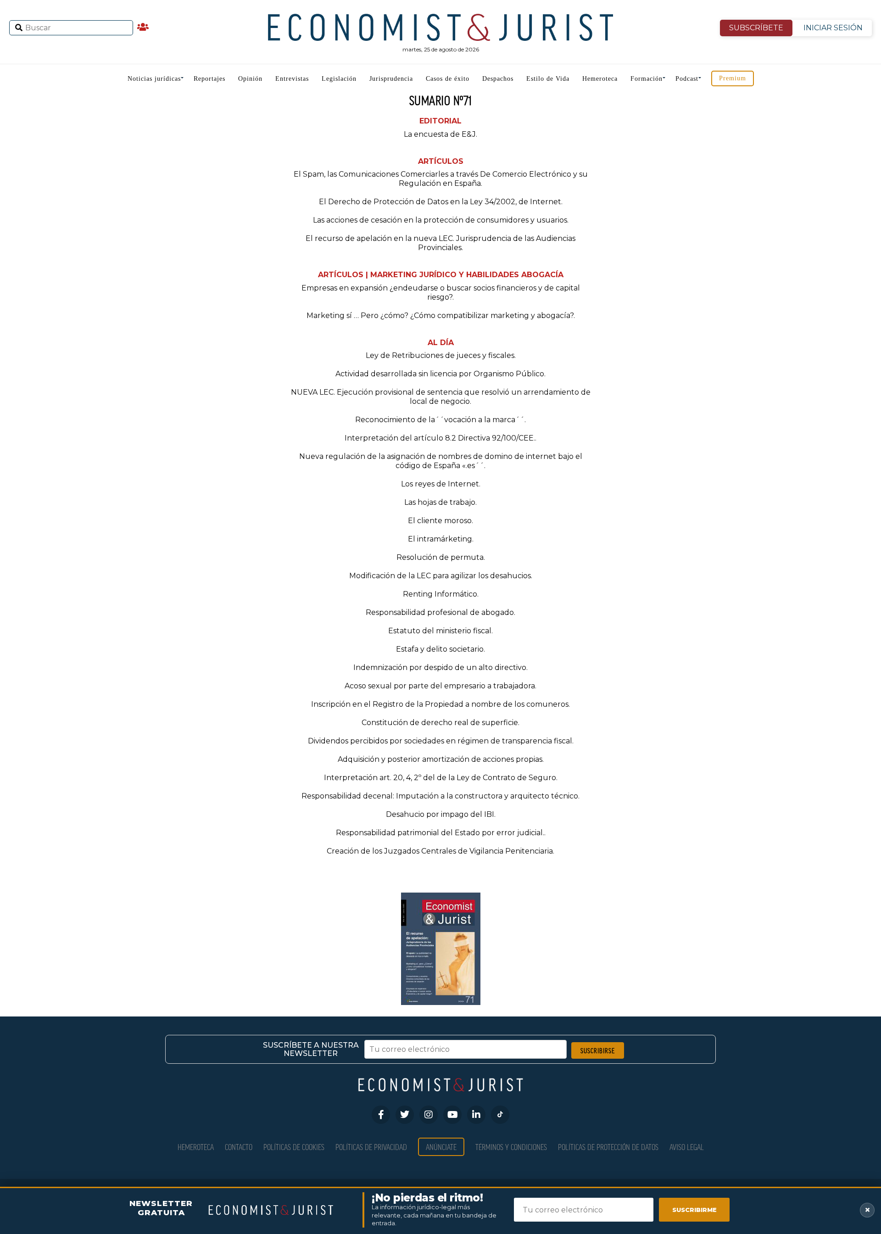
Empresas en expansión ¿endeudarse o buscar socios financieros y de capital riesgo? (440, 293)
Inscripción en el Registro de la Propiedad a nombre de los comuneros (440, 704)
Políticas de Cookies (293, 1146)
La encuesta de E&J (440, 134)
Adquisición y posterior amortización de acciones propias (440, 759)
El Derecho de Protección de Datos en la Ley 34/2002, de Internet (440, 201)
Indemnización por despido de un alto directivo (439, 667)
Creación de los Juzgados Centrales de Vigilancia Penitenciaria (440, 851)
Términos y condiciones (511, 1146)
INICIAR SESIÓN (833, 27)
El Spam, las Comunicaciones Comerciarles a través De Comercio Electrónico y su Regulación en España (441, 179)
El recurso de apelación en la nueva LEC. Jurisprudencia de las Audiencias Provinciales (440, 243)
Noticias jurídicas (154, 78)
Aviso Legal (686, 1146)
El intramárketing (440, 539)
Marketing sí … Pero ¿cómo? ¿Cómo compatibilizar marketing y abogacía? (440, 315)
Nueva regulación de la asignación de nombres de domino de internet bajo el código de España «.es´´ (440, 461)
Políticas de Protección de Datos (608, 1146)
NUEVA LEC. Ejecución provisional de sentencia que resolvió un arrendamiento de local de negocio (441, 397)
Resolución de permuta (440, 557)
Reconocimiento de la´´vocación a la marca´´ (439, 419)
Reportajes (209, 78)
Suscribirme (694, 1209)
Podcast (686, 78)
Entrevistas (292, 78)
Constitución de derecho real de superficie (440, 722)
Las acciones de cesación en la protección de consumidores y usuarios (440, 220)
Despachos (497, 78)
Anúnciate (441, 1146)
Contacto (238, 1146)
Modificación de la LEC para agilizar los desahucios (440, 575)
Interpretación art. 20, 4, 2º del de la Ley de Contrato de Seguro (440, 777)
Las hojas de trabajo (439, 502)
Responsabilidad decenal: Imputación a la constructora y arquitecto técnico (439, 796)
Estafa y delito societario (440, 649)
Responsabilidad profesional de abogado (440, 612)
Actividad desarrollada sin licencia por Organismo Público (439, 373)
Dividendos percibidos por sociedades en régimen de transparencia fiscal (440, 741)
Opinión (250, 78)
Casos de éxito (447, 78)
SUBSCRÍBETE (756, 27)
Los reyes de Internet (440, 484)
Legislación (339, 78)
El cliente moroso (440, 520)
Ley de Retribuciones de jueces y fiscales (440, 355)
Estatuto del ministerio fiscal (439, 630)
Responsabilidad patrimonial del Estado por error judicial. (440, 832)
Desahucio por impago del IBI (440, 814)
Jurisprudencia (391, 78)
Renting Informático (440, 594)
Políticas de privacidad (371, 1146)
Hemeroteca (600, 78)
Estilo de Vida (547, 78)
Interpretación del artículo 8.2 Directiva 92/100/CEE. (440, 438)
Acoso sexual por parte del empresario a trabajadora (440, 685)
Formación (646, 78)
